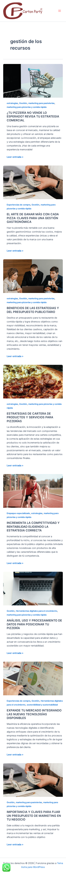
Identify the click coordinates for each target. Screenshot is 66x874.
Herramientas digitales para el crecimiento (36, 611)
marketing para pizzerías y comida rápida (26, 107)
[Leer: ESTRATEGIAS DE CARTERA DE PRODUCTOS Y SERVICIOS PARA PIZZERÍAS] (33, 381)
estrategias (12, 103)
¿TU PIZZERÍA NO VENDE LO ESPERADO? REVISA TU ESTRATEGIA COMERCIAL (33, 116)
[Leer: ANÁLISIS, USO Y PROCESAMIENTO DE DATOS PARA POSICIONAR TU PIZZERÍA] (33, 588)
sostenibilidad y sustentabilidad (42, 705)
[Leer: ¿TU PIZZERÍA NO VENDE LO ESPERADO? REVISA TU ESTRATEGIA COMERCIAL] (33, 80)
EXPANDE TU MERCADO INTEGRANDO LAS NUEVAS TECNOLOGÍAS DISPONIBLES (34, 714)
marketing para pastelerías (41, 103)
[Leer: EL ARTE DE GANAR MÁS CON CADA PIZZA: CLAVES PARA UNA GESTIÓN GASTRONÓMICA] (33, 182)
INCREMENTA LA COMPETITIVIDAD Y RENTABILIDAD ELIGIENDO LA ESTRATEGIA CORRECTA (33, 526)
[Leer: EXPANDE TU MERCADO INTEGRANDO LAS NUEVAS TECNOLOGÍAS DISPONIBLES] (33, 678)
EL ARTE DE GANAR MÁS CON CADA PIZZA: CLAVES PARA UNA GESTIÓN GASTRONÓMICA (33, 217)
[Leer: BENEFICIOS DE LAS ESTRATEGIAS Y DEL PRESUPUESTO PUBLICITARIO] (33, 276)
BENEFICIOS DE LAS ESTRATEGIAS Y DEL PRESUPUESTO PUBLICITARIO (33, 310)
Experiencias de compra (18, 205)
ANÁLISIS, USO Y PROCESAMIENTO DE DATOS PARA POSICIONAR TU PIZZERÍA (34, 624)
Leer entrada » (15, 156)
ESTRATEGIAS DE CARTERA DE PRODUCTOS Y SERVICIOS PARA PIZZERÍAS (30, 417)
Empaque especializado (18, 513)
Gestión (23, 103)
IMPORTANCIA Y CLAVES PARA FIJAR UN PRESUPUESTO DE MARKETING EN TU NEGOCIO (34, 815)
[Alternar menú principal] (59, 11)
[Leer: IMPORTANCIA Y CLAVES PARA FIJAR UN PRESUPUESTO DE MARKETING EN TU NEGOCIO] (33, 779)
